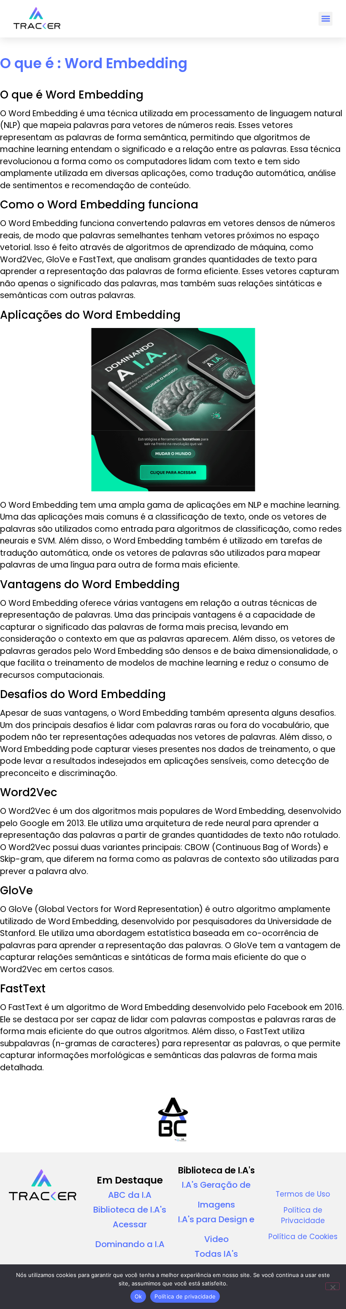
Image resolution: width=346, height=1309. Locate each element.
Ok (138, 1296)
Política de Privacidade (303, 1215)
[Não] (332, 1286)
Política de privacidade (185, 1296)
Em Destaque (130, 1180)
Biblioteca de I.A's (129, 1210)
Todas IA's (216, 1254)
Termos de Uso (303, 1194)
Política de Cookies (303, 1237)
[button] (325, 19)
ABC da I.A (129, 1195)
